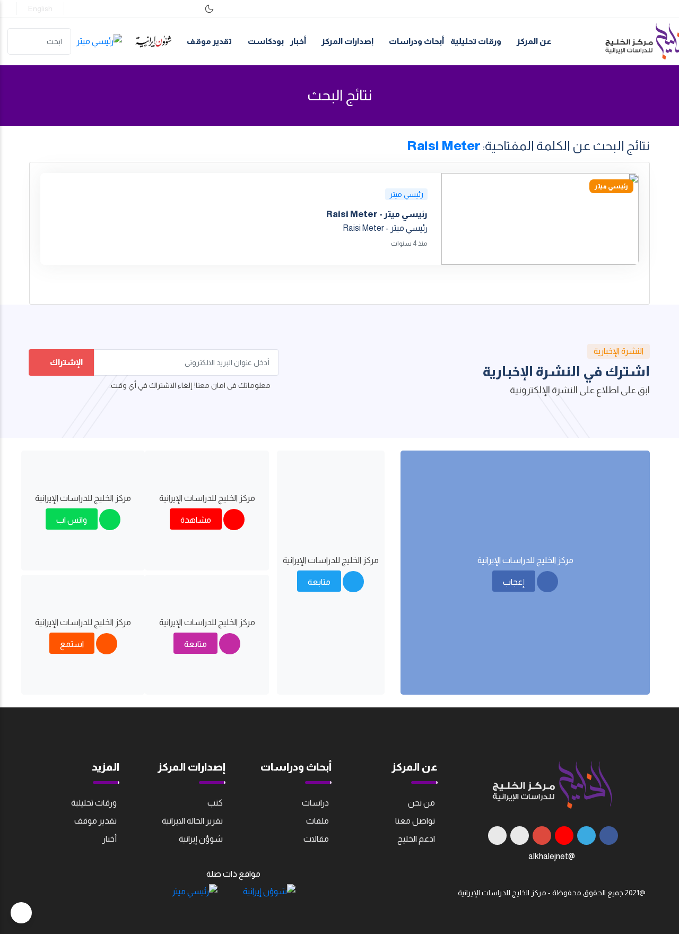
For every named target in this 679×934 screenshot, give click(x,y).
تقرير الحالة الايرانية (192, 820)
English (40, 8)
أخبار (298, 41)
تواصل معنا (415, 820)
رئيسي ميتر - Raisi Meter (377, 214)
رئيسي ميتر (406, 194)
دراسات (315, 802)
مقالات (316, 838)
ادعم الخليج (416, 838)
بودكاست (266, 41)
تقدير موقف (209, 41)
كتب (215, 802)
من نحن (421, 802)
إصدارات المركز (346, 41)
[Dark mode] (209, 9)
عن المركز (533, 41)
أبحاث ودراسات (415, 41)
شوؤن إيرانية (201, 838)
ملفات (317, 820)
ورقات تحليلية (475, 41)
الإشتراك (65, 362)
